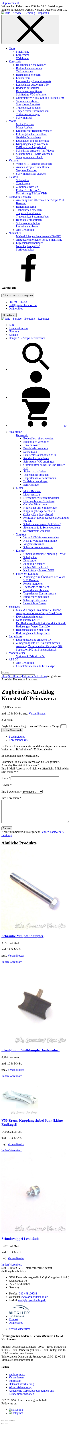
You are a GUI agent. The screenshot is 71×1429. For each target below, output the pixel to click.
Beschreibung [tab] (17, 736)
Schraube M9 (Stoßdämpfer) (22, 936)
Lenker (44, 831)
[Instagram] (16, 1413)
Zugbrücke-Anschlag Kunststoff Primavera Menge (30, 726)
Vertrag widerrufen (19, 1328)
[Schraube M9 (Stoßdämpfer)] (33, 928)
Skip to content (10, 3)
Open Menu (9, 315)
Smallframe (14, 676)
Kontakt (13, 1319)
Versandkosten (37, 713)
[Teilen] (10, 1420)
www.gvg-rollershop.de (34, 1296)
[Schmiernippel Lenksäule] (33, 1231)
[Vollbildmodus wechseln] (6, 1420)
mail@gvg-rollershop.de (23, 305)
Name (6, 778)
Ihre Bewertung (11, 791)
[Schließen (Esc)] (13, 1420)
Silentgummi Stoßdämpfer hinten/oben (30, 1050)
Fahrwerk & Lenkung (34, 676)
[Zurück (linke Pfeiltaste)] (2, 1423)
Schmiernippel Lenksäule (20, 1239)
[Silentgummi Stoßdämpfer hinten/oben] (33, 1043)
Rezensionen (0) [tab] (18, 739)
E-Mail (6, 785)
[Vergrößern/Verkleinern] (2, 1420)
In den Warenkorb (12, 730)
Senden (7, 828)
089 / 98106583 (18, 301)
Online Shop (16, 308)
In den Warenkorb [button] (11, 961)
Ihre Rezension (11, 798)
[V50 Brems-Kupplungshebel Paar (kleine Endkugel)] (19, 1113)
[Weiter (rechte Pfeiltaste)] (6, 1423)
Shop (4, 676)
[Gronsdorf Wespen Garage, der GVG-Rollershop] (25, 12)
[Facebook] (28, 280)
